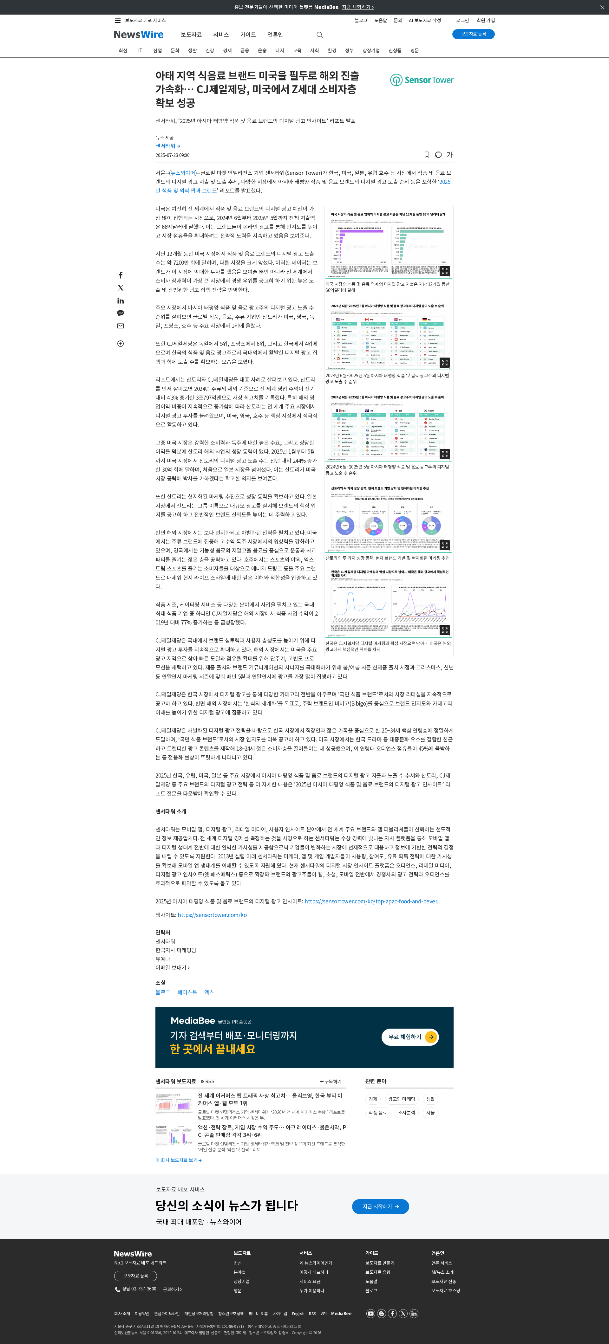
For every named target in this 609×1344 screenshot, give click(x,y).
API (324, 1313)
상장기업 (371, 51)
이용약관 (142, 1313)
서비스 (221, 34)
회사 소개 (122, 1313)
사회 (314, 51)
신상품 (395, 51)
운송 (262, 51)
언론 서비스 (441, 1263)
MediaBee (341, 1313)
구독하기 (333, 1082)
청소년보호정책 (231, 1313)
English (298, 1313)
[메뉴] (119, 21)
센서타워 (167, 146)
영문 (414, 51)
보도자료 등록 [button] (135, 1276)
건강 (210, 51)
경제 (227, 51)
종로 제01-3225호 (287, 1326)
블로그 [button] (162, 992)
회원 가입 (486, 20)
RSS (209, 1081)
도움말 (380, 20)
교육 (297, 51)
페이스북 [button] (187, 992)
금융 (244, 51)
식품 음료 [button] (378, 1113)
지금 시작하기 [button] (377, 1206)
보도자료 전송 (443, 1281)
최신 (123, 51)
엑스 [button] (209, 992)
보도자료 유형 (377, 1272)
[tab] (264, 1253)
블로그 (361, 20)
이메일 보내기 (172, 967)
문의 (398, 20)
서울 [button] (430, 1113)
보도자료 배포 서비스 (145, 20)
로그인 (462, 20)
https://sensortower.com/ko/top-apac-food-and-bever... (372, 901)
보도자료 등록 (473, 34)
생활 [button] (430, 1099)
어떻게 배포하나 (313, 1272)
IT (140, 51)
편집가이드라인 (167, 1313)
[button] (427, 155)
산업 (157, 51)
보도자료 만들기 (379, 1263)
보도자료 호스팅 (445, 1291)
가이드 (248, 34)
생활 (192, 51)
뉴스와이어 (183, 173)
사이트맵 (280, 1313)
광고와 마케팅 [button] (401, 1099)
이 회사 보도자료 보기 (178, 1160)
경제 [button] (373, 1099)
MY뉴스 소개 (442, 1272)
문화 (175, 51)
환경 (332, 51)
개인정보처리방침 (198, 1313)
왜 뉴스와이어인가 (315, 1263)
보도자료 (191, 34)
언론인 (275, 34)
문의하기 (172, 1289)
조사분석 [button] (406, 1113)
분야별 (240, 1272)
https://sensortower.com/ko (212, 915)
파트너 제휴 (258, 1313)
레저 (279, 51)
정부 (349, 51)
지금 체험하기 (358, 7)
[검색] (319, 35)
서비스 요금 (309, 1281)
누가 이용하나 (311, 1291)
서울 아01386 (150, 1332)
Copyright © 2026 (306, 1332)
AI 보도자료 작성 (425, 20)
